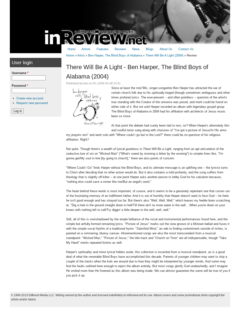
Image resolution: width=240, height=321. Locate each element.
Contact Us (186, 49)
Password (20, 85)
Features (103, 49)
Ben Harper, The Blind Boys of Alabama (115, 55)
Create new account (29, 98)
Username (20, 73)
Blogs (150, 49)
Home (71, 49)
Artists (86, 49)
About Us (166, 49)
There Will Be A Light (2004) (164, 55)
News (136, 49)
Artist (81, 55)
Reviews (120, 49)
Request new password (32, 103)
